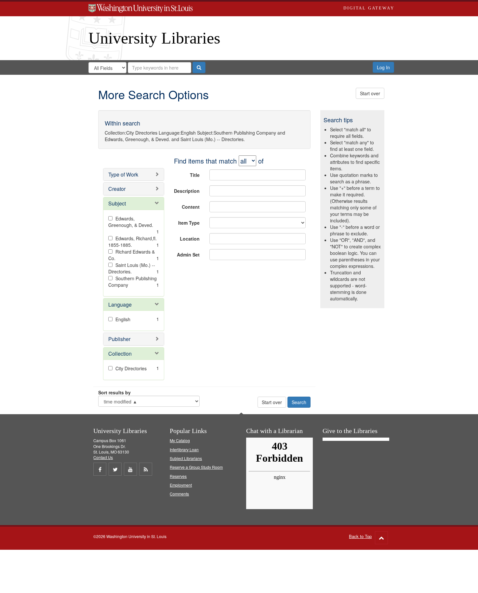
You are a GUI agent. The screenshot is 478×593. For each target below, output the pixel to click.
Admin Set (188, 254)
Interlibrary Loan (184, 449)
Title (195, 175)
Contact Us (103, 457)
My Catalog (180, 440)
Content (191, 207)
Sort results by (114, 392)
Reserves (178, 476)
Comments (179, 493)
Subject (117, 203)
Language (120, 304)
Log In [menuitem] (383, 67)
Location (190, 238)
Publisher (119, 339)
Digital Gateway (368, 8)
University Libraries (154, 38)
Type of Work (123, 174)
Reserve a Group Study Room (196, 467)
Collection (120, 353)
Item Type (189, 222)
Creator (117, 188)
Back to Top (360, 536)
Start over (370, 93)
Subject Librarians (186, 458)
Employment (181, 485)
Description (187, 191)
